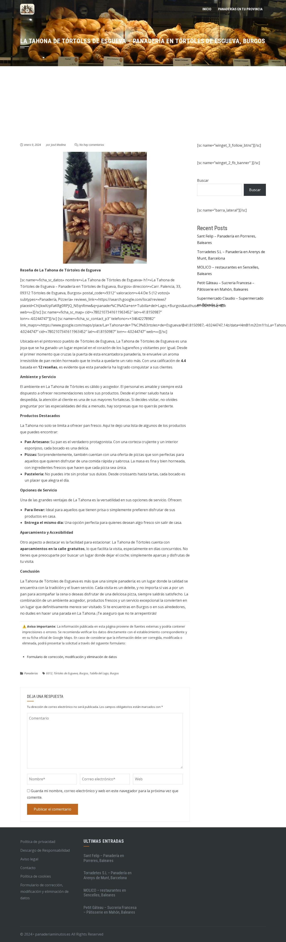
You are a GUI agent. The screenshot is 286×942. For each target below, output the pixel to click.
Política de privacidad (37, 841)
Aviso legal (29, 859)
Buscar (203, 180)
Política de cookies (35, 876)
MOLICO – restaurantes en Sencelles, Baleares (105, 893)
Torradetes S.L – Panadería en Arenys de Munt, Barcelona (108, 875)
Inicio (206, 9)
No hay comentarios (91, 145)
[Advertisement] (143, 108)
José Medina (58, 145)
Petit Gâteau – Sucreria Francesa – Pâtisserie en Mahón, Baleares (110, 910)
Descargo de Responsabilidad (45, 850)
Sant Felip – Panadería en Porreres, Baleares (104, 858)
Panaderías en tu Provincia (240, 9)
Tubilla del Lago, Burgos (104, 673)
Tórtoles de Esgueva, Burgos (71, 673)
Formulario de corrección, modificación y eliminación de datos (72, 657)
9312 (49, 673)
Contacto (28, 867)
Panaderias (31, 673)
